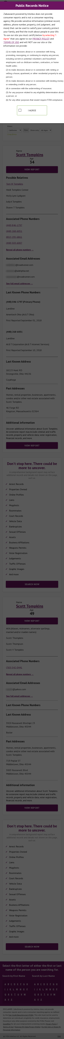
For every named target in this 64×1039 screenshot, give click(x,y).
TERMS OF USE (11, 42)
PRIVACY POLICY (41, 38)
